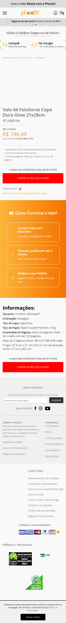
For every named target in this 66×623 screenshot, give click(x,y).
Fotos (48, 432)
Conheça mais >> (17, 436)
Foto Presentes (54, 444)
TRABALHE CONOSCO (14, 454)
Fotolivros (52, 426)
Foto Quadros (53, 438)
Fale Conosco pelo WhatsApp (45, 489)
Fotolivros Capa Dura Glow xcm (17, 57)
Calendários (52, 450)
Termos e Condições (40, 505)
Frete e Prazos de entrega (43, 500)
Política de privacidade (41, 510)
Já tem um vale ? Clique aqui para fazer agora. (25, 193)
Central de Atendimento (42, 483)
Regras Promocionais (41, 516)
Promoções (52, 456)
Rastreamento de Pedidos (43, 478)
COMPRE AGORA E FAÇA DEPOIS (33, 178)
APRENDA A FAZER (12, 442)
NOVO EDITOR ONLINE (15, 448)
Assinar (56, 400)
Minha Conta (36, 494)
